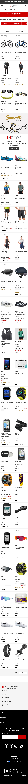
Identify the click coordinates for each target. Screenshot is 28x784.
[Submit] (2, 9)
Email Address (6, 734)
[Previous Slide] (1, 2)
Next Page (23, 673)
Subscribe (22, 737)
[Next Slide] (27, 2)
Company (2, 722)
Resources (3, 717)
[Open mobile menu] (2, 6)
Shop (1, 712)
